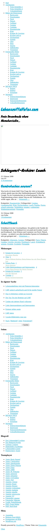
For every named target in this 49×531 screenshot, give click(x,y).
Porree (43, 205)
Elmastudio (42, 525)
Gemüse (13, 25)
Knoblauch (26, 242)
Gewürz (11, 242)
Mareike (15, 255)
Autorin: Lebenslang (12, 488)
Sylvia (7, 269)
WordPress (20, 525)
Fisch (12, 19)
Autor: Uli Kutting (12, 478)
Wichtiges (9, 95)
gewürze (17, 242)
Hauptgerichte (15, 29)
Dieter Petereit (41, 259)
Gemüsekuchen (6, 205)
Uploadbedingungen (17, 103)
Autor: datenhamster (12, 463)
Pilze (12, 44)
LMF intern (9, 313)
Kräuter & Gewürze (17, 33)
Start (7, 3)
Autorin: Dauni (10, 484)
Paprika (37, 205)
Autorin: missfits (11, 492)
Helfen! (12, 90)
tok (35, 259)
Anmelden (9, 515)
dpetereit (12, 265)
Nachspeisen (14, 37)
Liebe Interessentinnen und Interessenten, (20, 267)
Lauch (31, 205)
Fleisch (12, 21)
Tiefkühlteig (18, 207)
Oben (3, 529)
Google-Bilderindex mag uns (15, 317)
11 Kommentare (6, 180)
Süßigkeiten (14, 48)
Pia (21, 269)
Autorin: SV (9, 496)
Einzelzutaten (15, 17)
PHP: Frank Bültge (12, 504)
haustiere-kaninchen (16, 277)
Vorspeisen (14, 50)
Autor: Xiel (9, 480)
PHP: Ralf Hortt (11, 506)
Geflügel (13, 23)
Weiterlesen (24, 199)
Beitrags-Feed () (12, 517)
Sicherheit (13, 93)
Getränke (13, 27)
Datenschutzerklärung (18, 97)
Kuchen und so (15, 35)
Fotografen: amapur (12, 498)
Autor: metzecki (11, 474)
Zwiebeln (17, 244)
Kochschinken (23, 205)
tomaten (27, 207)
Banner (12, 88)
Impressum (14, 99)
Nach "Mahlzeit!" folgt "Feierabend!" (19, 321)
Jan (32, 259)
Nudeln (12, 39)
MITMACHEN (11, 86)
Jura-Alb (8, 273)
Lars (6, 261)
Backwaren (14, 15)
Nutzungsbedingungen (18, 101)
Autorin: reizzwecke (12, 494)
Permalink (20, 209)
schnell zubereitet (7, 207)
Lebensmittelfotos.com (19, 109)
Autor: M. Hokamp (12, 472)
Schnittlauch (9, 223)
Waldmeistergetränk (8, 209)
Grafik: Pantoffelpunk (13, 502)
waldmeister (34, 207)
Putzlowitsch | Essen (12, 451)
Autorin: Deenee (11, 486)
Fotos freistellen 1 (16, 7)
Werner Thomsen (27, 269)
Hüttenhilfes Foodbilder (14, 447)
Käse (12, 31)
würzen (3, 244)
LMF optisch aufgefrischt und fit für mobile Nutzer (23, 290)
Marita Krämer (26, 259)
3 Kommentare (6, 217)
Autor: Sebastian (11, 476)
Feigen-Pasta (10, 263)
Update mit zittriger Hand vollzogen (18, 302)
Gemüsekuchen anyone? (16, 186)
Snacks (12, 46)
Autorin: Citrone (11, 482)
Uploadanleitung (16, 11)
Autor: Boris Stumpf (12, 459)
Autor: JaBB (10, 470)
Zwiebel (10, 244)
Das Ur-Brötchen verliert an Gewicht (18, 294)
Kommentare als (13, 519)
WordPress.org (10, 521)
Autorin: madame (11, 490)
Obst (11, 42)
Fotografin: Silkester (12, 500)
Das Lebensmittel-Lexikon (15, 440)
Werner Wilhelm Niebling (13, 259)
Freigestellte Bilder (12, 52)
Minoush (14, 273)
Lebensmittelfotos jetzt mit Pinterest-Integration (22, 286)
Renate (7, 277)
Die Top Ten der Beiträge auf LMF (18, 298)
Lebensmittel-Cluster (12, 449)
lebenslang (8, 255)
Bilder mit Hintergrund (13, 13)
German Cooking (11, 445)
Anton (7, 265)
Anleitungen (9, 5)
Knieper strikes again (13, 309)
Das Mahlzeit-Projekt (13, 443)
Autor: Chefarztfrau (12, 461)
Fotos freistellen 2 (16, 9)
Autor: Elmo (9, 468)
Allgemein (13, 240)
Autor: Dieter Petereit (13, 466)
